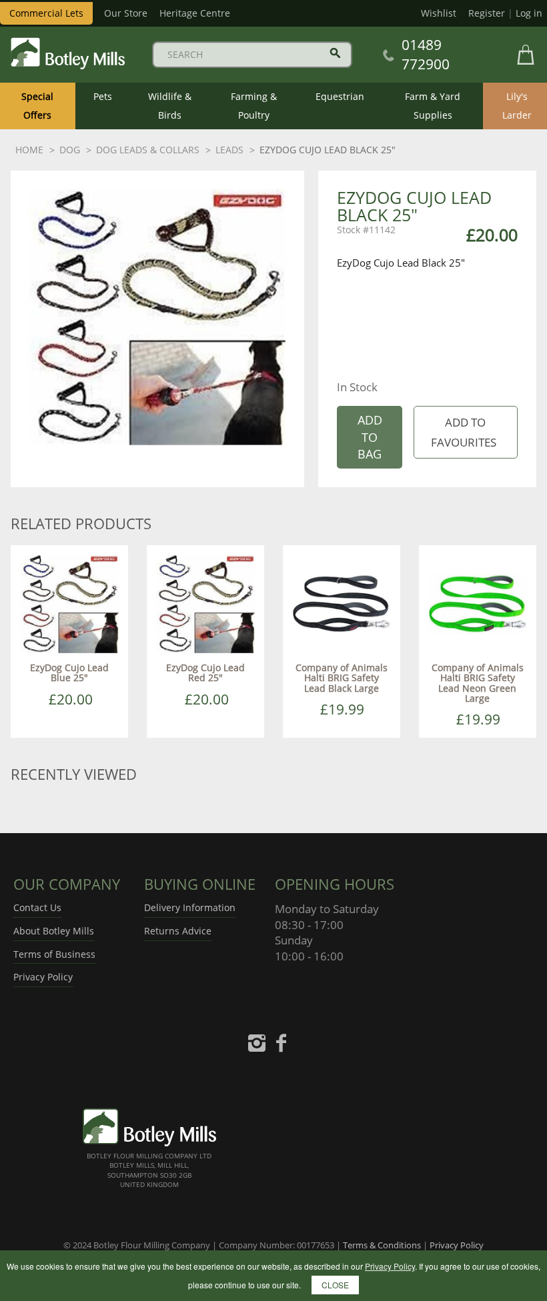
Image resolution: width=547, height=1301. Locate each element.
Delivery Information (189, 907)
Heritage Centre (194, 13)
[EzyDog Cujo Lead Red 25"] (205, 603)
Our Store (125, 13)
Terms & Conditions (382, 1245)
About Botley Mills (53, 930)
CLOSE (335, 1284)
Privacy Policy (43, 976)
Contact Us (37, 907)
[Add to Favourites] (465, 432)
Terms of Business (54, 954)
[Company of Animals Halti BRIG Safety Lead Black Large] (341, 603)
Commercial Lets (46, 13)
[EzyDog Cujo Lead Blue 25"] (69, 603)
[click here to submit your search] (335, 53)
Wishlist (438, 13)
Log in (529, 13)
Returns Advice (177, 930)
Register (486, 13)
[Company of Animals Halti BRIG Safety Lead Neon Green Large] (477, 603)
